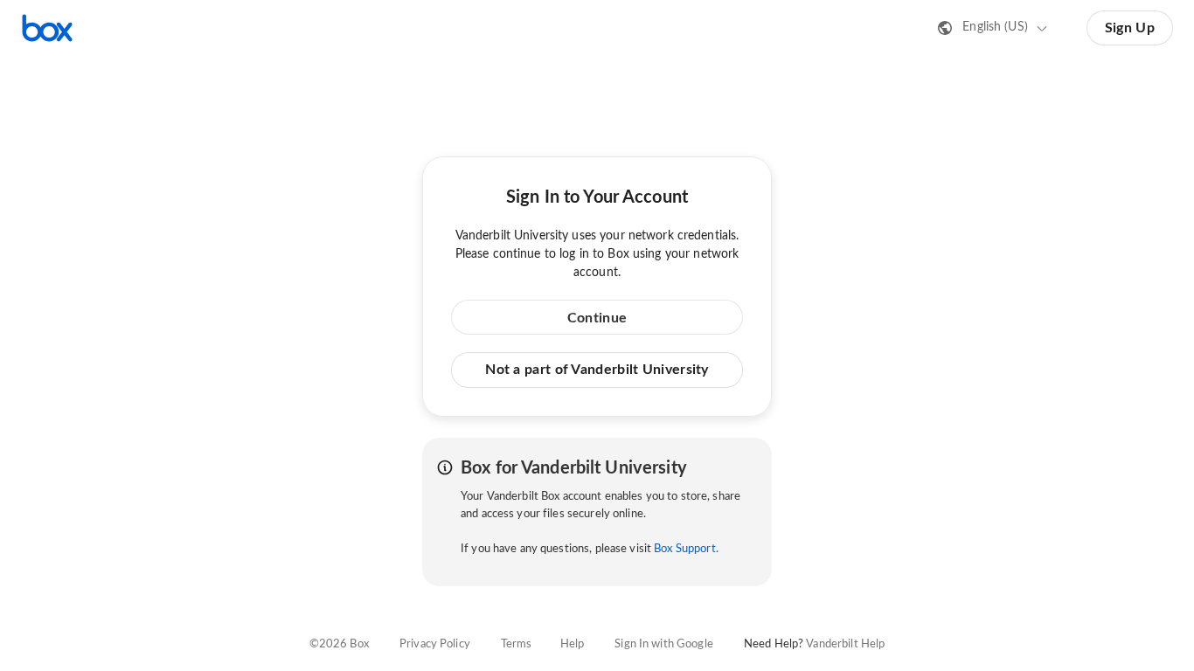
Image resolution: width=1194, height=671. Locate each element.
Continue (597, 318)
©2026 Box (339, 644)
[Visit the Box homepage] (47, 28)
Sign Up (1130, 28)
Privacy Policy (434, 644)
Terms (516, 644)
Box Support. (686, 549)
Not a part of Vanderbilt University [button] (597, 370)
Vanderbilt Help (845, 644)
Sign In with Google (663, 644)
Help (572, 644)
